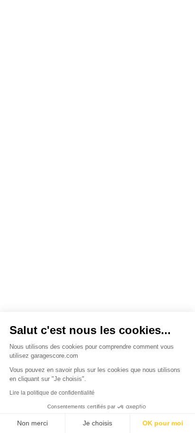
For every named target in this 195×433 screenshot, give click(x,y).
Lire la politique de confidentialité (52, 392)
